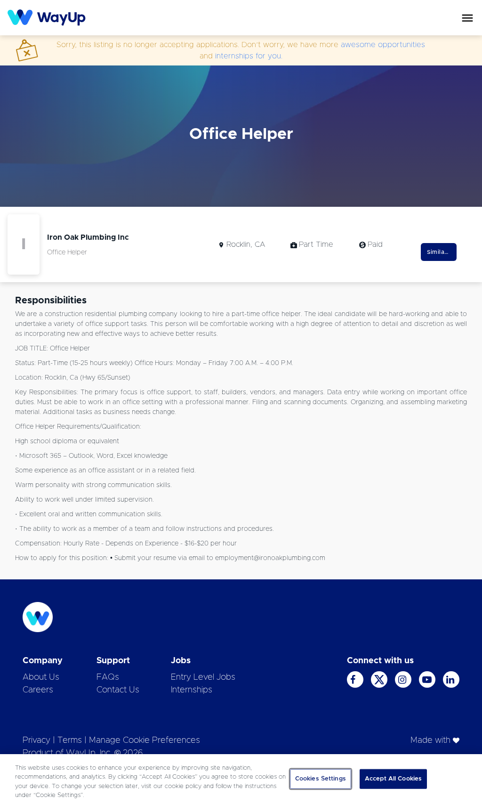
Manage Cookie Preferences (144, 740)
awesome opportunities (383, 45)
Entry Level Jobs (203, 677)
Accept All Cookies (393, 779)
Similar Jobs (442, 252)
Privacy (36, 740)
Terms (69, 740)
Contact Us (117, 690)
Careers (38, 690)
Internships (191, 690)
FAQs (107, 677)
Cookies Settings (320, 779)
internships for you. (248, 56)
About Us (41, 677)
